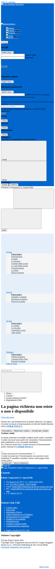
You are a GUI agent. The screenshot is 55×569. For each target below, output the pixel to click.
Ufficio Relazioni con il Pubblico (19, 514)
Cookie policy (12, 508)
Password (29, 58)
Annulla (5, 185)
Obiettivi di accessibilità (15, 519)
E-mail (28, 94)
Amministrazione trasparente (17, 526)
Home (8, 393)
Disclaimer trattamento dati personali (15, 547)
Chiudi (4, 121)
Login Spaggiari (13, 104)
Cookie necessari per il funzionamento (16, 454)
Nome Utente (30, 55)
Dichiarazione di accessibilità (18, 517)
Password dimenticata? (10, 62)
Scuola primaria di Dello (16, 398)
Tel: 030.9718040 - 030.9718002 (23, 484)
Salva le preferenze (21, 463)
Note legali (10, 510)
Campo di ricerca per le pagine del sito (16, 368)
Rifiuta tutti (21, 431)
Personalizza (7, 431)
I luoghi (9, 395)
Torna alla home (7, 417)
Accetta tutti (40, 431)
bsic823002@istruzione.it (32, 487)
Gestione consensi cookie (16, 524)
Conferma (13, 185)
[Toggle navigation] (21, 219)
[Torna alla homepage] (27, 187)
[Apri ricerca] (34, 198)
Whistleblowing (12, 521)
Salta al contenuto (8, 2)
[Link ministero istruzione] (12, 4)
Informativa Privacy (14, 512)
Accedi (4, 42)
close (4, 230)
